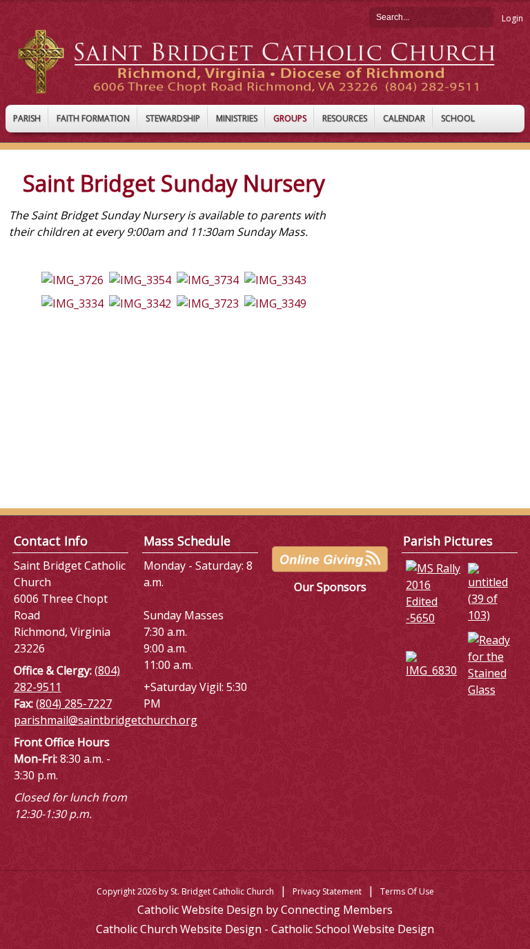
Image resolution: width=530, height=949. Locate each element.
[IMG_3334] (72, 302)
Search (483, 16)
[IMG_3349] (275, 302)
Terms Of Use (407, 891)
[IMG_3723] (208, 302)
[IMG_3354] (140, 278)
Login (512, 18)
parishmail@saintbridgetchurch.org (105, 720)
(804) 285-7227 (74, 703)
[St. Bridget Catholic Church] (265, 60)
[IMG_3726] (72, 278)
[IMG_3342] (140, 302)
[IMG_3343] (275, 278)
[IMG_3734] (208, 278)
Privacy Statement (327, 891)
